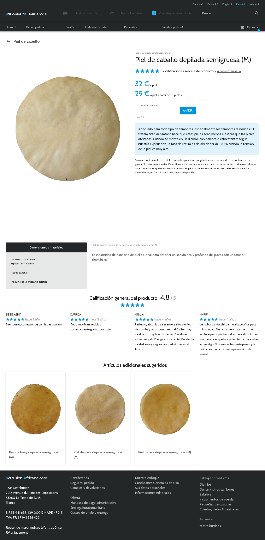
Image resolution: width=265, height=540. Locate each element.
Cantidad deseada (148, 105)
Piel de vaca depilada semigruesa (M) (98, 454)
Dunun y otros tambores (35, 28)
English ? (227, 4)
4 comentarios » (229, 71)
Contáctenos (79, 478)
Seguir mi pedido (82, 483)
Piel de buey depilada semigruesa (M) (34, 454)
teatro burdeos (210, 526)
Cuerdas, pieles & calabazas (172, 28)
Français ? (198, 4)
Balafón (70, 27)
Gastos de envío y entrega (89, 513)
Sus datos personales (150, 488)
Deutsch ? (212, 4)
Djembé (11, 27)
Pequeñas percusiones (132, 28)
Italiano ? (254, 4)
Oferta (75, 498)
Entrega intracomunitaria (87, 508)
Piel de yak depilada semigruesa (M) (164, 452)
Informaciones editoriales (153, 493)
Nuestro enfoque (147, 478)
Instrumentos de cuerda (96, 28)
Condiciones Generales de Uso (157, 483)
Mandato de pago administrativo (93, 503)
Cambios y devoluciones (87, 488)
